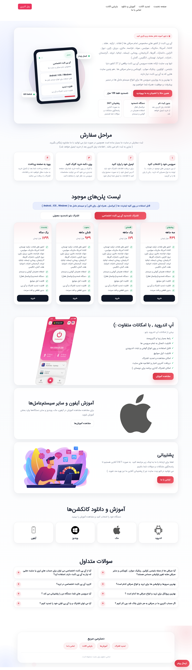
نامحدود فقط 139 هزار (117, 93)
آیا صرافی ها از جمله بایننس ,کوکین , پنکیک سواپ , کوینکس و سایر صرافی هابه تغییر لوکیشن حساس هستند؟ (144, 572)
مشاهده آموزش (163, 376)
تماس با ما (136, 10)
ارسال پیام (182, 663)
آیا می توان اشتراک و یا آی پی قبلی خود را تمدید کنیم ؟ (65, 603)
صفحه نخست (159, 6)
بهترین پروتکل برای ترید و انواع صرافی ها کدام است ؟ (150, 593)
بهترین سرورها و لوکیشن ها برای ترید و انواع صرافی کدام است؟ (146, 584)
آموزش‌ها (103, 646)
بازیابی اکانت (112, 6)
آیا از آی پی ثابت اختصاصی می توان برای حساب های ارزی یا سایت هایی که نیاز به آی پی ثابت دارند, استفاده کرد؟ (57, 572)
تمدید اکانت (144, 6)
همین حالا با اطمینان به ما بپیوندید (152, 93)
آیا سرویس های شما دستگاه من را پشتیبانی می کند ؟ (66, 593)
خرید (159, 298)
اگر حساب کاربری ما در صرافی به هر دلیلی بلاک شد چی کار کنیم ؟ (145, 603)
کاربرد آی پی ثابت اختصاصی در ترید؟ (73, 584)
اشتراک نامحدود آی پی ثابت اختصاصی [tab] (120, 215)
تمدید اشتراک (120, 646)
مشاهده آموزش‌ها (82, 423)
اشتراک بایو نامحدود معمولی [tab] (66, 215)
